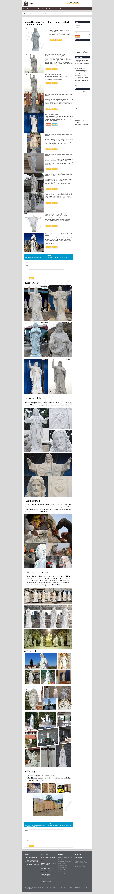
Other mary (77, 93)
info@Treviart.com (80, 857)
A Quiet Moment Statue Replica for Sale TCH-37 (48, 858)
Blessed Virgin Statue (79, 112)
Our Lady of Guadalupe (80, 100)
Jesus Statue (45, 8)
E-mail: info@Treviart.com (80, 43)
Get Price (53, 39)
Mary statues (77, 122)
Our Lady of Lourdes (79, 106)
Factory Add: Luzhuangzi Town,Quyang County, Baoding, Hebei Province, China (82, 52)
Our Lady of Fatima (79, 104)
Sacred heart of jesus (33, 13)
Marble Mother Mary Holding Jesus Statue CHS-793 (47, 875)
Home (24, 8)
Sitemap (30, 888)
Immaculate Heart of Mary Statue (82, 91)
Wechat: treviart (78, 47)
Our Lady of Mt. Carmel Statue (81, 95)
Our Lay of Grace (78, 98)
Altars (39, 8)
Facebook (63, 887)
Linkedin (78, 887)
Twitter (71, 887)
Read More (27, 867)
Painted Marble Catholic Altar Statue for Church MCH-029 (47, 869)
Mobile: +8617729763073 (80, 49)
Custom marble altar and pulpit (81, 124)
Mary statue (33, 8)
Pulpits (57, 8)
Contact (62, 8)
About (28, 8)
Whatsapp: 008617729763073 (81, 45)
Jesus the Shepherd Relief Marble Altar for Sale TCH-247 (48, 864)
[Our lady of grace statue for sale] (28, 3)
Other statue (52, 8)
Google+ (85, 887)
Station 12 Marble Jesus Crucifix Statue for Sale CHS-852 (48, 880)
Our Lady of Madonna (79, 102)
